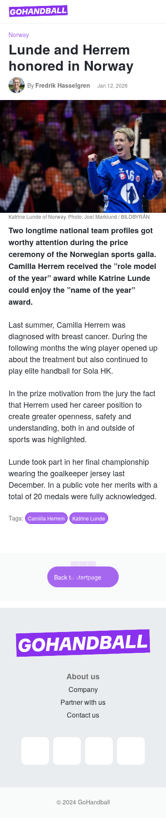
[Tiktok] (131, 751)
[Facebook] (67, 751)
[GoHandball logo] (38, 11)
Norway (19, 34)
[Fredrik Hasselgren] (18, 85)
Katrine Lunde (88, 518)
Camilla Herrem (46, 518)
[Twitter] (99, 751)
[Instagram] (35, 751)
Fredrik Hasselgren (62, 85)
